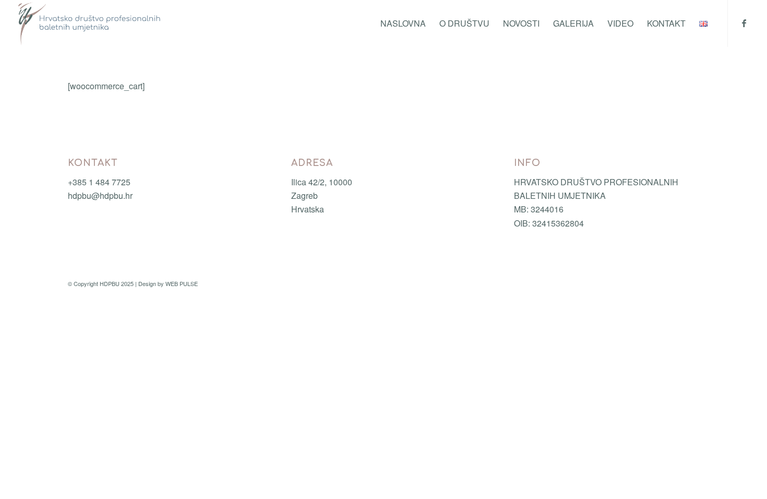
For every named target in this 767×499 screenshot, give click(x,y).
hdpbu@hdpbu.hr (100, 195)
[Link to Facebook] (744, 23)
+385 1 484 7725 (99, 182)
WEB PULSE (181, 283)
